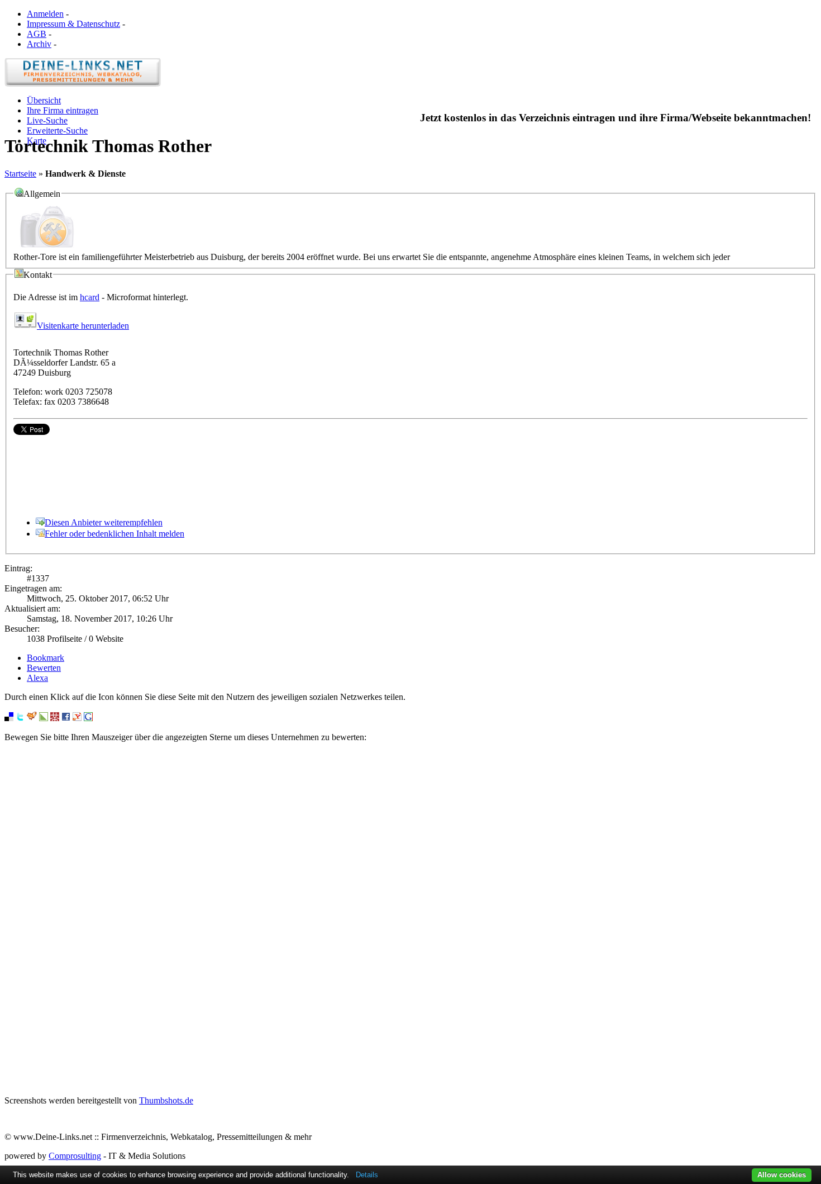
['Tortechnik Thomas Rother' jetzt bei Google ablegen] (88, 718)
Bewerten (44, 667)
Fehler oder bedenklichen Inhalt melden (114, 533)
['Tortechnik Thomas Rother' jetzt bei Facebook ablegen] (65, 718)
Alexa (37, 678)
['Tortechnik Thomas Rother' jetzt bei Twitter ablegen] (20, 718)
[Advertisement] (410, 919)
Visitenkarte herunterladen (83, 325)
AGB (36, 34)
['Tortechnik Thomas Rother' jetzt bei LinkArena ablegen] (43, 718)
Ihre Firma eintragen (62, 110)
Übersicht (44, 100)
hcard (89, 297)
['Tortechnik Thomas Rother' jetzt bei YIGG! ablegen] (32, 718)
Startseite (20, 173)
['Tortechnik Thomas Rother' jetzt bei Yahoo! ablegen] (77, 718)
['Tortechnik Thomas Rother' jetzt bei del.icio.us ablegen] (8, 718)
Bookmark (45, 657)
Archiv (39, 44)
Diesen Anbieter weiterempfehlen (104, 522)
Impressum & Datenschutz (73, 24)
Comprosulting (75, 1156)
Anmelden (45, 13)
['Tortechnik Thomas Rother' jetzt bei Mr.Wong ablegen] (54, 718)
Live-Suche (47, 120)
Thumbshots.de (166, 1100)
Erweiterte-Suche (57, 130)
